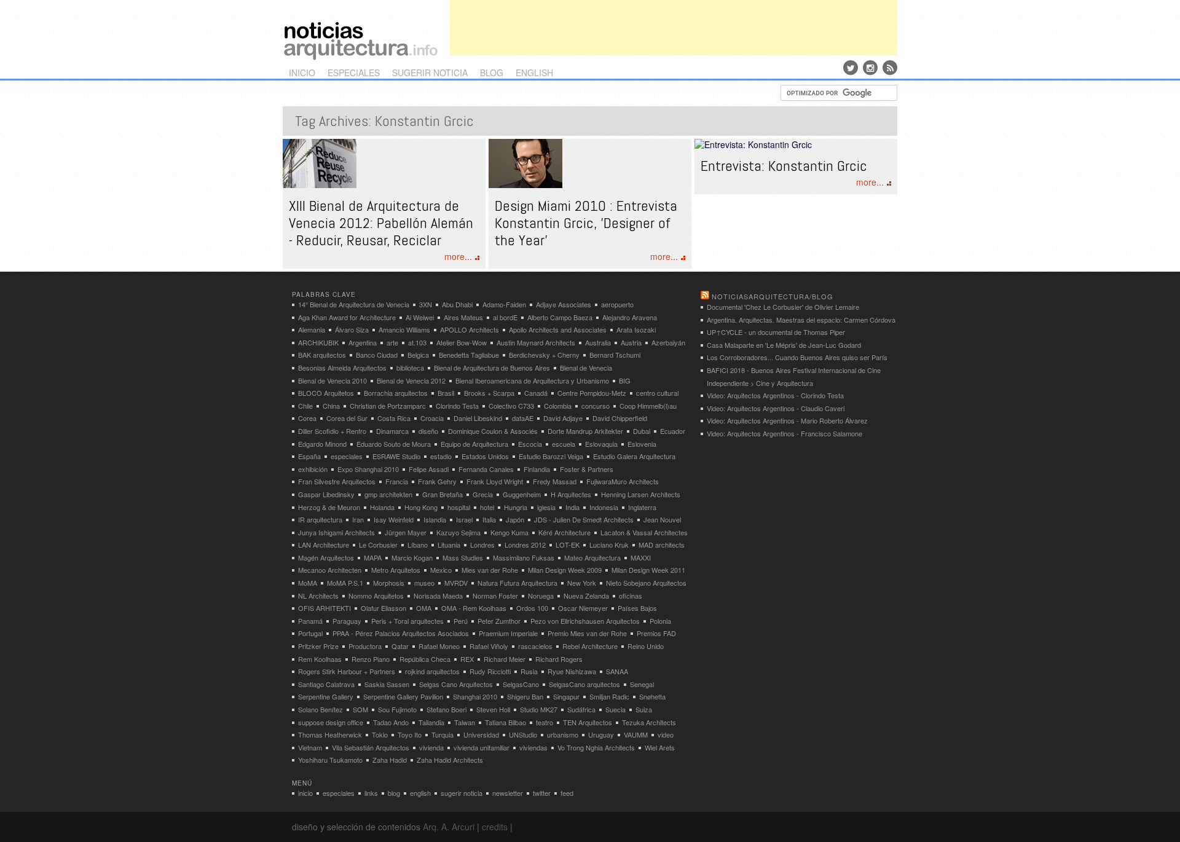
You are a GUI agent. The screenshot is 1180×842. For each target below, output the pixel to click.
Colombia (558, 406)
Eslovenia (641, 444)
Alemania (311, 329)
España (309, 456)
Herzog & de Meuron (329, 507)
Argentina (362, 342)
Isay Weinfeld (394, 519)
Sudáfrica (581, 709)
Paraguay (346, 621)
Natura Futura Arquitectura (517, 583)
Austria (631, 342)
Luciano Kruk (609, 544)
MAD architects (662, 544)
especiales (354, 72)
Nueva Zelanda (586, 595)
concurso (595, 406)
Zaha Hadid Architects (450, 760)
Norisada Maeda (438, 595)
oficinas (630, 595)
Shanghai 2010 (475, 696)
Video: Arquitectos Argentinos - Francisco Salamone (784, 433)
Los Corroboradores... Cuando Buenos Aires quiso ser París (797, 357)
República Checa (424, 659)
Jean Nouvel (662, 519)
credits (495, 826)
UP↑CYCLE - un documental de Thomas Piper (776, 332)
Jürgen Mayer (406, 532)
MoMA (307, 583)
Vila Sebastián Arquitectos (370, 747)
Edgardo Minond (322, 444)
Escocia (530, 444)
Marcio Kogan (412, 557)
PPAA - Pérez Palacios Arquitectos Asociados (400, 633)
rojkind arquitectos (432, 671)
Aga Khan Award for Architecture (347, 317)
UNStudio (523, 734)
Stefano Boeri (446, 709)
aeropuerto (617, 304)
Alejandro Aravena (629, 317)
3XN (425, 304)
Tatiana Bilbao (505, 722)
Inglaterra (642, 507)
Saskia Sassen (386, 684)
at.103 (417, 342)
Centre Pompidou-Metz (591, 393)
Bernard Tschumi (614, 355)
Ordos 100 (532, 608)
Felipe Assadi (429, 469)
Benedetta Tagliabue (469, 355)
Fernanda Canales (486, 469)
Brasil (446, 393)
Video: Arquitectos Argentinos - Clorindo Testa (775, 395)
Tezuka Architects (649, 722)
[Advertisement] (673, 27)
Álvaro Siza (352, 329)
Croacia (432, 418)
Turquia (442, 734)
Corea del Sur (347, 418)
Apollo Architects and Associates (558, 329)
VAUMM (636, 734)
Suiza (643, 709)
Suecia (615, 709)
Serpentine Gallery (325, 696)
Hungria (515, 507)
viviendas (533, 747)
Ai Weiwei (420, 317)
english (534, 72)
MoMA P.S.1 (345, 583)
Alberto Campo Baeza (559, 317)
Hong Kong (421, 507)
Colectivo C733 (511, 406)
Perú (461, 621)
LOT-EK (568, 544)
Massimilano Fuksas (523, 557)
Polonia (660, 621)
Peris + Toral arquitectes (407, 621)
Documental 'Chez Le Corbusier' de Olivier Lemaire (783, 307)
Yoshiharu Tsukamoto (330, 760)
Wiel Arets (660, 747)
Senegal (642, 684)
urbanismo (562, 734)
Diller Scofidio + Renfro (332, 431)
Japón (515, 519)
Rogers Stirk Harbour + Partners (346, 671)
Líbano (417, 544)
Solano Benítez (320, 709)
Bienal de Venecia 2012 (411, 380)
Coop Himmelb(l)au (648, 406)
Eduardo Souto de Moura (393, 444)
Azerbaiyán (668, 342)
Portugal (310, 633)
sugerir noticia (430, 72)
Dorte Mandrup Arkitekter (585, 431)
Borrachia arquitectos (396, 393)
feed (566, 793)
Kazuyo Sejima (458, 532)
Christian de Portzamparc (388, 406)
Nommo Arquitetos (376, 595)
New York (581, 583)
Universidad (481, 734)
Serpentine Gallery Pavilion (403, 696)
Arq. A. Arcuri (448, 826)
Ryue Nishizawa (572, 671)
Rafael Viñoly (489, 646)
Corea (307, 418)
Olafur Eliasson (383, 608)
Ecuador (672, 431)
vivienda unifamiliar (481, 747)
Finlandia (537, 469)
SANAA (617, 671)
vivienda (431, 747)
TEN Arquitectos (587, 722)
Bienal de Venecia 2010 (332, 380)
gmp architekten (388, 494)
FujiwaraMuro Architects (622, 481)
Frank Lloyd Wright (494, 481)
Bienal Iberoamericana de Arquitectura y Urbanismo (532, 380)
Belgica (418, 355)
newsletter (507, 793)
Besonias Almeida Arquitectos (342, 367)
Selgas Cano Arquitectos (456, 684)
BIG (625, 380)
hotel (487, 507)
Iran (358, 519)
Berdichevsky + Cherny (544, 355)
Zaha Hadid (389, 760)
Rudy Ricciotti (490, 671)
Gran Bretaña (442, 494)
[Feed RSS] (890, 67)
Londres (482, 544)
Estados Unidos (485, 456)
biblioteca (410, 367)
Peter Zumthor (499, 621)
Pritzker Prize (318, 646)
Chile (305, 406)
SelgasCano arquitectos (584, 684)
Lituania (449, 544)
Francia (396, 481)
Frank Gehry (437, 481)
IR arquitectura (320, 519)
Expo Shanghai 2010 (368, 469)
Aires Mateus (463, 317)
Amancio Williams (404, 329)
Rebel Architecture (590, 646)
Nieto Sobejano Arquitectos (646, 583)
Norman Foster (495, 595)
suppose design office (330, 722)
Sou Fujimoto (397, 709)
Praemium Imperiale (508, 633)
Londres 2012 (525, 544)
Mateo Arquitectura (592, 557)
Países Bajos (637, 608)
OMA (423, 608)
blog (491, 72)
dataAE (522, 418)
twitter (542, 793)
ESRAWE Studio (396, 456)
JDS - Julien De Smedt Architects (584, 519)
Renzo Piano (371, 659)
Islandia (434, 519)
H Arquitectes (571, 494)
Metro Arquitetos (395, 570)
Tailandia (431, 722)
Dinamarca (392, 431)
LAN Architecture (323, 544)
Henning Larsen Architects (640, 494)
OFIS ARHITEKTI (324, 608)
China (331, 406)
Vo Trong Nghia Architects (596, 747)
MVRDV (456, 583)
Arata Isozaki (636, 329)
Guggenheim (522, 494)
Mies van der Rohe (490, 570)
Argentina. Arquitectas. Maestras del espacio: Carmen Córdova (801, 320)
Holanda (382, 507)
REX (467, 659)
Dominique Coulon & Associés (493, 431)
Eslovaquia (601, 444)
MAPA (373, 557)
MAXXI (641, 557)
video (666, 734)
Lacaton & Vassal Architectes (644, 532)
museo (424, 583)
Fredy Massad (554, 481)
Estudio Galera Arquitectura (634, 456)
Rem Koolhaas (320, 659)
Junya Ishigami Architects (336, 532)
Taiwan (464, 722)
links (371, 793)
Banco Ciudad (377, 355)
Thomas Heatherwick (330, 734)
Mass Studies (462, 557)
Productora (365, 646)
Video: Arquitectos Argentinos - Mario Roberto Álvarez (787, 420)
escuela (563, 444)
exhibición (313, 469)
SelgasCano (521, 684)
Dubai (641, 431)
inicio (302, 72)
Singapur (566, 696)
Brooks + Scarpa (489, 393)
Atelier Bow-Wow (461, 342)
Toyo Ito (410, 734)
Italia (489, 519)
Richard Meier (504, 659)
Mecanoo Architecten (329, 570)
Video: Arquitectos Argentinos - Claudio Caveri (775, 408)
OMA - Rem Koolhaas (473, 608)
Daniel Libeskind (478, 418)
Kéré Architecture (564, 532)
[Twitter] (850, 67)
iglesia (546, 507)
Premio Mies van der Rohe (587, 633)
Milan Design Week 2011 (648, 570)
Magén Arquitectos (326, 557)
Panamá (310, 621)
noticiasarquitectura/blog (772, 296)
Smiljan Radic (609, 696)
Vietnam (310, 747)
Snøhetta (652, 696)
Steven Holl (493, 709)
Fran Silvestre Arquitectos (337, 481)
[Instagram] (870, 67)
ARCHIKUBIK (318, 342)
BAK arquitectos (322, 355)
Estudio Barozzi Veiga (551, 456)
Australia (598, 342)
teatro (544, 722)
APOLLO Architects (469, 329)
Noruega (541, 595)
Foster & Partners (586, 469)
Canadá (536, 393)
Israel (464, 519)
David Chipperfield (619, 418)
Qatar (400, 646)
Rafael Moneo (439, 646)
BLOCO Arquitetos (326, 393)
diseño (428, 431)
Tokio (380, 734)
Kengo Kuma (509, 532)
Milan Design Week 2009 (565, 570)
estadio (441, 456)
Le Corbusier (378, 544)
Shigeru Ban (525, 696)
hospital (458, 507)
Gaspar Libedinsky (326, 494)
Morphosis (388, 583)
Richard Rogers (559, 659)
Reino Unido (645, 646)
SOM (360, 709)
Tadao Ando (391, 722)
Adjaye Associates (563, 304)
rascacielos (535, 646)
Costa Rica (394, 418)
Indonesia (603, 507)
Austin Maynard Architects (536, 342)
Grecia (483, 494)
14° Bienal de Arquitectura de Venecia (353, 304)
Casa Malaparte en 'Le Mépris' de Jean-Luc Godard (784, 345)
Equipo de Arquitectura (474, 444)
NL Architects (318, 595)
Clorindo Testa (457, 406)
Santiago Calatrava (326, 684)
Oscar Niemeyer (583, 608)
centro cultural (657, 393)
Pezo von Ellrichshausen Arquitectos (585, 621)
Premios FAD (656, 633)
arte (392, 342)
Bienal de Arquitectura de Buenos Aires (492, 367)
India (572, 507)
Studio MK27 (538, 709)
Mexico (441, 570)
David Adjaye (563, 418)
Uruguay (601, 734)
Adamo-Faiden (504, 304)
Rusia (529, 671)
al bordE (505, 317)
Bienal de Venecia (586, 367)
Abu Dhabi (457, 304)
